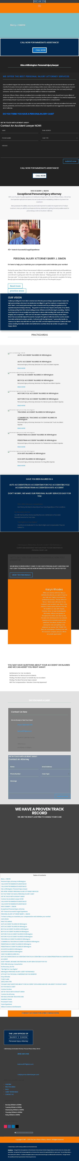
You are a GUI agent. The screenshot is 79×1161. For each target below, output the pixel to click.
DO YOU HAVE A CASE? (8, 987)
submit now (70, 161)
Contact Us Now (6, 989)
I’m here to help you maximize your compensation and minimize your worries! (26, 917)
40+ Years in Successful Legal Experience (14, 911)
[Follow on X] (17, 1126)
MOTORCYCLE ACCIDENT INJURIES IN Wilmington (16, 934)
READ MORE (21, 368)
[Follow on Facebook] (9, 1126)
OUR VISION (5, 919)
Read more (15, 286)
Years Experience (6, 1004)
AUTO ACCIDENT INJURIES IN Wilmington (14, 924)
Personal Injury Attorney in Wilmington (13, 881)
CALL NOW (41, 50)
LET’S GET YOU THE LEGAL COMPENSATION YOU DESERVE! (19, 974)
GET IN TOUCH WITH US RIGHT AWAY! (13, 896)
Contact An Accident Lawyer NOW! (12, 899)
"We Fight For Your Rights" (9, 969)
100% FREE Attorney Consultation (11, 964)
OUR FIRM (8, 1084)
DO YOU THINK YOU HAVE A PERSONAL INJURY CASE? (17, 894)
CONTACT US (9, 1094)
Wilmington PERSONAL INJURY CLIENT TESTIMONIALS (17, 972)
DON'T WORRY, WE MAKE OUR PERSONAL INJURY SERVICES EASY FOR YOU (24, 962)
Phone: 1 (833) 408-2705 (25, 725)
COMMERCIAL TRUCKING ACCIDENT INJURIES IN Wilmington (20, 942)
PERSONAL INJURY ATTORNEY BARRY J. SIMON (15, 914)
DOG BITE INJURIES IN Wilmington (11, 949)
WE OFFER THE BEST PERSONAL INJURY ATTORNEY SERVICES (19, 891)
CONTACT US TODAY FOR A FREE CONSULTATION (40, 1013)
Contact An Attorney (8, 994)
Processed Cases (6, 1002)
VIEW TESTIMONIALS (21, 575)
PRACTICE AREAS (6, 922)
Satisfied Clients (6, 999)
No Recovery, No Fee (7, 967)
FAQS (6, 1089)
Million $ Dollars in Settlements (11, 1007)
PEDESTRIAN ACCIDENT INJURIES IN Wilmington (16, 944)
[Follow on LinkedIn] (13, 1126)
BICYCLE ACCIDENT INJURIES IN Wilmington (15, 932)
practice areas (17, 290)
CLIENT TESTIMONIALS (11, 1092)
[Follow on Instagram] (5, 1126)
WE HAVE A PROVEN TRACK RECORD (12, 997)
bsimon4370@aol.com (25, 731)
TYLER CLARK (5, 979)
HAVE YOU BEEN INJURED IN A (10, 954)
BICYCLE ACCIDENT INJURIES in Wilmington (14, 929)
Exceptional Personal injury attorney (13, 909)
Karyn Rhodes (5, 977)
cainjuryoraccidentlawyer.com (28, 1074)
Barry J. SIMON (6, 879)
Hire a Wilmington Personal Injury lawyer (14, 889)
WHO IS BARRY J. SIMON (8, 906)
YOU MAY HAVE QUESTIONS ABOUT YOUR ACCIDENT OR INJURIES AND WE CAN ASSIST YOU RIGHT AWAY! (34, 984)
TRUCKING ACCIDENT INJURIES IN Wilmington (15, 939)
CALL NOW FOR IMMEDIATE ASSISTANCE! (13, 884)
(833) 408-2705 (40, 1)
